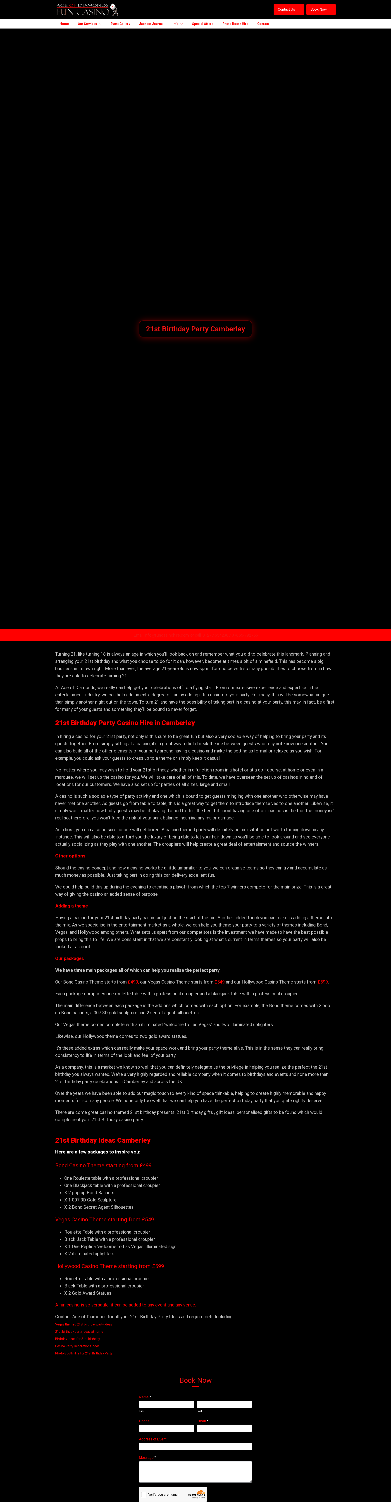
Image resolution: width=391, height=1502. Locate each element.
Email (202, 1421)
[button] (289, 9)
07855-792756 (245, 635)
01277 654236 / (217, 635)
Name (145, 1397)
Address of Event (152, 1439)
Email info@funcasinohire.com (161, 635)
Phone (144, 1421)
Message (147, 1457)
